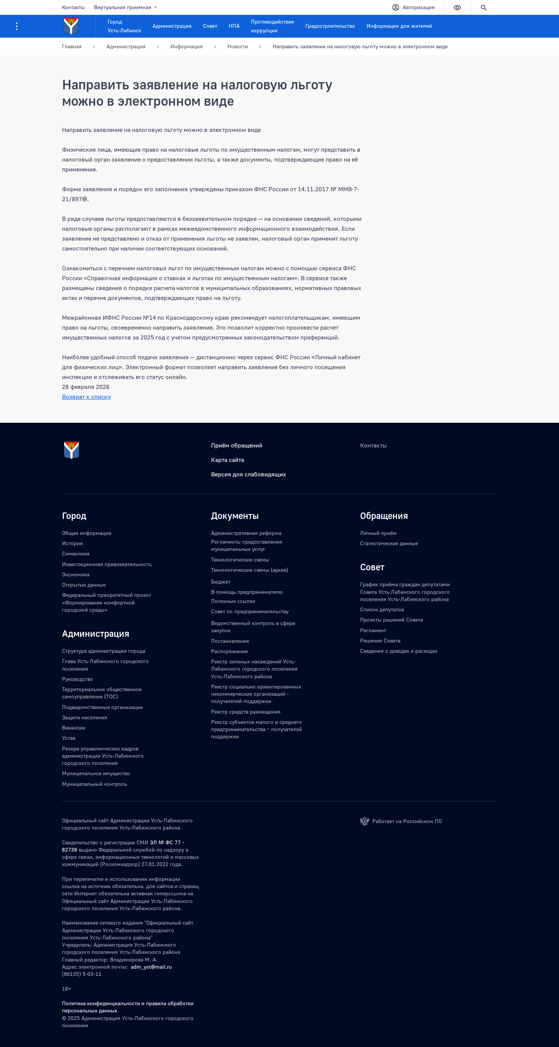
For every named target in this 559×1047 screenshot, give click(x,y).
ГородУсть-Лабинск (124, 25)
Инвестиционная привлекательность (107, 564)
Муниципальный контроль (94, 783)
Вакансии (73, 727)
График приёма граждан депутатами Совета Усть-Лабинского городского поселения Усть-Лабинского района (405, 591)
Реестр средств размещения (246, 711)
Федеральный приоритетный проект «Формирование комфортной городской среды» (106, 602)
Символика (75, 553)
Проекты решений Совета (391, 619)
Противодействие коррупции (272, 25)
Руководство (77, 679)
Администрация (172, 25)
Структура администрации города (103, 650)
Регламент (373, 630)
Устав (68, 737)
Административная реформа (246, 533)
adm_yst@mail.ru (151, 966)
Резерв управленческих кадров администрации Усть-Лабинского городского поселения (103, 755)
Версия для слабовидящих (248, 474)
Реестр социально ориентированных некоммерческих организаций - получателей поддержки (256, 693)
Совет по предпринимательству (250, 611)
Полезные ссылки (233, 601)
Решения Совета (380, 640)
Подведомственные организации (102, 707)
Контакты (73, 7)
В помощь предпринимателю (247, 592)
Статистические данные (389, 543)
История (72, 543)
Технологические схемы (240, 559)
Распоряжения (229, 651)
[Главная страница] (79, 26)
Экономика (75, 574)
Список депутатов (382, 609)
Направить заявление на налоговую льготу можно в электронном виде (360, 46)
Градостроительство (330, 25)
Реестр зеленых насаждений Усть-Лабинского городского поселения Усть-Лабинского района (254, 668)
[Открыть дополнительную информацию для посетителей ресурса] (16, 26)
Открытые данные (84, 584)
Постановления (230, 641)
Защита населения (84, 717)
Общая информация (86, 533)
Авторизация (419, 7)
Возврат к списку (86, 396)
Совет (210, 25)
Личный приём (378, 533)
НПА (234, 25)
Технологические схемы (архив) (249, 569)
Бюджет (220, 581)
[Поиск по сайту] (483, 7)
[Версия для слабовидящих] (457, 7)
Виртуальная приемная (122, 7)
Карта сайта (227, 459)
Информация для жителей (399, 25)
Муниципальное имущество (96, 773)
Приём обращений (236, 445)
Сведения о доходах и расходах (398, 650)
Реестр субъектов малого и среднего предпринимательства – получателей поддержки (256, 729)
